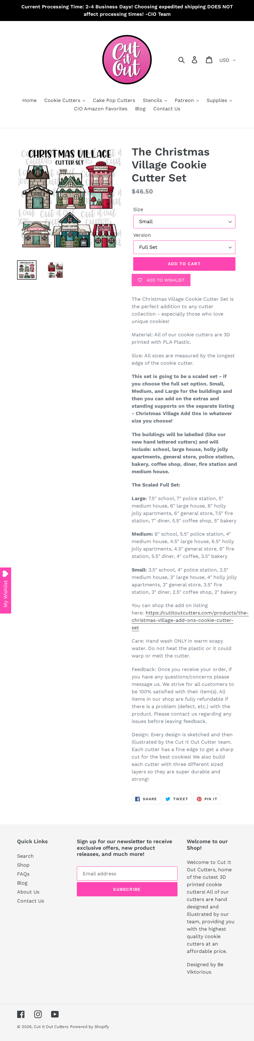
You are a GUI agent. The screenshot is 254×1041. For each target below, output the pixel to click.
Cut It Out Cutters (51, 1026)
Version (142, 235)
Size (138, 209)
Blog (22, 883)
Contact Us (30, 901)
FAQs (23, 874)
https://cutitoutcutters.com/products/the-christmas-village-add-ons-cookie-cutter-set (190, 620)
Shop (23, 865)
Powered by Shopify (89, 1026)
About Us (28, 892)
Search (25, 856)
